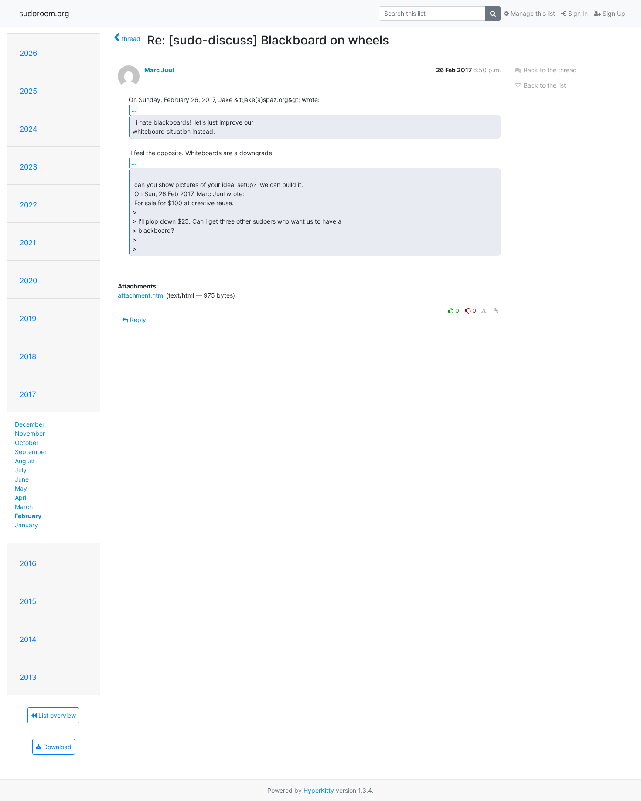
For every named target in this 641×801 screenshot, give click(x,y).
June (22, 479)
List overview (56, 715)
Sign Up (613, 13)
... (133, 109)
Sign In (577, 13)
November (30, 433)
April (21, 497)
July (21, 470)
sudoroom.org (44, 13)
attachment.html (141, 295)
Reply (137, 319)
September (31, 451)
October (26, 442)
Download (56, 746)
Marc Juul (159, 70)
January (26, 525)
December (29, 424)
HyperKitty (318, 790)
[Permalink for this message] (496, 310)
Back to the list (544, 85)
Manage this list (532, 13)
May (21, 488)
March (24, 506)
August (25, 461)
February (28, 515)
